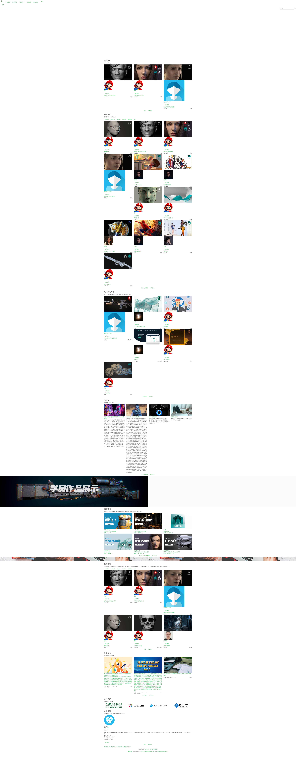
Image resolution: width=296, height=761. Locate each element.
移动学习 (129, 747)
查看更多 (150, 110)
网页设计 (136, 359)
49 (108, 727)
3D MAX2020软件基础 (139, 326)
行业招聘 (120, 747)
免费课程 (125, 747)
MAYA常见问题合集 (168, 218)
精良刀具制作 (107, 284)
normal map (107, 393)
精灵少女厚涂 (167, 645)
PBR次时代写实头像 (139, 95)
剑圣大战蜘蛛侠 (137, 251)
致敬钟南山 (106, 151)
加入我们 (111, 747)
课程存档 (130, 751)
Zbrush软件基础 (138, 645)
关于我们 (106, 747)
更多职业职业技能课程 (144, 555)
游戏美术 (124, 119)
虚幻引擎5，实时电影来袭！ (133, 417)
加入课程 (107, 93)
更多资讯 (145, 695)
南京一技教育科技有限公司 (148, 751)
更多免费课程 (144, 288)
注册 (3, 4)
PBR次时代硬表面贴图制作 (110, 338)
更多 (145, 110)
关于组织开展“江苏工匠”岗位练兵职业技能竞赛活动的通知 (148, 673)
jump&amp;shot (138, 184)
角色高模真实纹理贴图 (169, 107)
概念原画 (130, 119)
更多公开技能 (144, 474)
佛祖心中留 (136, 218)
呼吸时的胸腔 (174, 417)
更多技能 (145, 396)
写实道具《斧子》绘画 (109, 251)
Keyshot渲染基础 (153, 417)
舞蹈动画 (166, 251)
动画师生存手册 (167, 184)
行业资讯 (115, 747)
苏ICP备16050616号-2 (162, 751)
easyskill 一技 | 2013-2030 (151, 749)
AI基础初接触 (167, 359)
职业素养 (166, 326)
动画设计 (118, 119)
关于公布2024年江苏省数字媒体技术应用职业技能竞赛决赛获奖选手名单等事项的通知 (117, 674)
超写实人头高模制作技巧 (110, 95)
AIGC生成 (113, 119)
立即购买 (107, 742)
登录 (42, 1)
